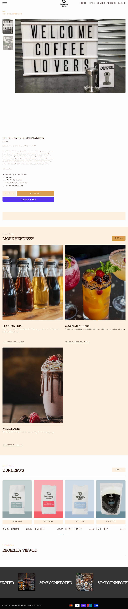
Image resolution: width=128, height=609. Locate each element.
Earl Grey (102, 529)
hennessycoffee (17, 605)
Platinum (39, 529)
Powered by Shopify (35, 605)
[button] (5, 3)
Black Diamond (11, 529)
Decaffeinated (73, 529)
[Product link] (17, 499)
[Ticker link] (23, 582)
